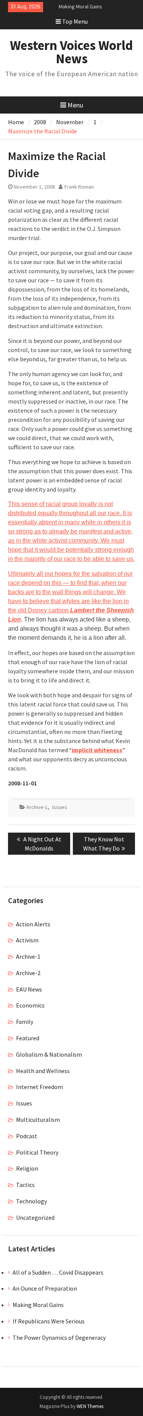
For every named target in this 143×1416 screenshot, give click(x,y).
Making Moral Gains (80, 6)
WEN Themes (90, 1406)
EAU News (29, 989)
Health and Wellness (43, 1071)
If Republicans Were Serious (49, 1321)
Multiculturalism (38, 1119)
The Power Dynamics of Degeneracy (59, 1337)
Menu (75, 105)
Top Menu (75, 21)
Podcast (26, 1136)
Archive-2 (28, 973)
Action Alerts (33, 924)
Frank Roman (79, 186)
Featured (27, 1038)
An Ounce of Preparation (45, 1288)
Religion (27, 1168)
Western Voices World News (71, 52)
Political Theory (37, 1152)
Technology (31, 1201)
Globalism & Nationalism (49, 1054)
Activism (27, 940)
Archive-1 (37, 807)
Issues (59, 807)
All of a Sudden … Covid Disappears (58, 1272)
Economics (30, 1005)
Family (24, 1021)
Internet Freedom (39, 1087)
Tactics (25, 1185)
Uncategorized (35, 1217)
